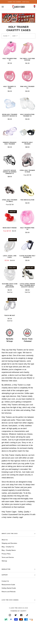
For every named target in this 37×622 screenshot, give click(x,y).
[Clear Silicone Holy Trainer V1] (27, 245)
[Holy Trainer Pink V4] (27, 217)
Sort (14, 36)
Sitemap (4, 561)
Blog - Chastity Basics (9, 550)
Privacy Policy (6, 554)
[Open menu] (5, 7)
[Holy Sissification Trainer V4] (27, 104)
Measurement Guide (8, 584)
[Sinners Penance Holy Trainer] (10, 132)
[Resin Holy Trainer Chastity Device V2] (10, 104)
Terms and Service (8, 557)
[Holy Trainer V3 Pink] (10, 76)
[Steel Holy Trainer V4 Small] (10, 189)
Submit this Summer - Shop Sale (18, 1)
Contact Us (5, 581)
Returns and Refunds (9, 591)
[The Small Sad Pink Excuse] (27, 48)
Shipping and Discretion (9, 543)
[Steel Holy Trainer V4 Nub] (27, 160)
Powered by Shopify (18, 611)
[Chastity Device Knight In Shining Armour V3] (10, 160)
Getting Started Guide (9, 588)
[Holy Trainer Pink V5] (10, 48)
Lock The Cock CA (17, 608)
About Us (5, 540)
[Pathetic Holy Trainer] (27, 132)
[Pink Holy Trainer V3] (27, 76)
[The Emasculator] (27, 189)
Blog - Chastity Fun (8, 547)
